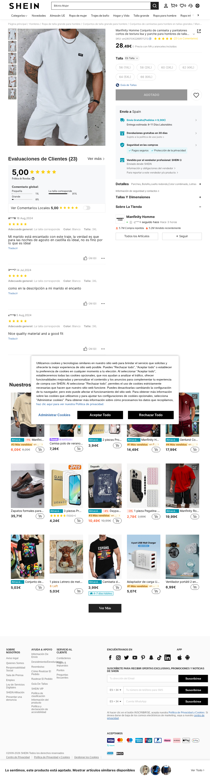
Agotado (151, 95)
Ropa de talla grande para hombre (61, 24)
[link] (173, 5)
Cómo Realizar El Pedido (41, 673)
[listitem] (27, 425)
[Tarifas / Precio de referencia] (133, 46)
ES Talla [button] (130, 58)
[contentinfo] (157, 743)
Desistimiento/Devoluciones (47, 661)
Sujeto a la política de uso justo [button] (144, 136)
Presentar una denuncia (14, 698)
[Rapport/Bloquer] (102, 258)
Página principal (17, 24)
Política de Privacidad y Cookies (186, 712)
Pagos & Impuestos (62, 664)
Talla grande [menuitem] (141, 15)
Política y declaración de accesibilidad (39, 709)
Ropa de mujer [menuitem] (78, 15)
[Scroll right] (198, 15)
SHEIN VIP (37, 688)
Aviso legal (12, 658)
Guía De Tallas (39, 683)
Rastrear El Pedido (41, 679)
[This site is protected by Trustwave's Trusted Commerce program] (110, 753)
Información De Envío (39, 655)
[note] (100, 593)
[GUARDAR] (196, 94)
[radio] (125, 67)
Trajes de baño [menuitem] (100, 15)
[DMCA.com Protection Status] (119, 753)
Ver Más (105, 608)
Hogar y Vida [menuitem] (121, 15)
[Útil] (85, 258)
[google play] (187, 659)
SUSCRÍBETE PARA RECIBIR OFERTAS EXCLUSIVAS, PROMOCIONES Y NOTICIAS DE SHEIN (155, 670)
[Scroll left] (193, 15)
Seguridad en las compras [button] (142, 144)
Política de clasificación (38, 695)
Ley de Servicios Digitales (15, 686)
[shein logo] (24, 5)
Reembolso (37, 666)
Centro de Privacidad (18, 757)
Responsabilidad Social (15, 669)
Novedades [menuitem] (39, 15)
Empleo (10, 680)
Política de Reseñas (21, 178)
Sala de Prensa (14, 675)
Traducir (13, 248)
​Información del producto (40, 701)
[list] (140, 658)
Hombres (34, 24)
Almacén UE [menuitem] (57, 15)
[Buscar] (155, 6)
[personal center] (165, 5)
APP (179, 649)
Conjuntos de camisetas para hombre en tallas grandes (161, 24)
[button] (190, 5)
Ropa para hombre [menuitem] (164, 15)
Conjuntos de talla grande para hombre (105, 24)
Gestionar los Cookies (86, 757)
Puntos (60, 670)
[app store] (180, 659)
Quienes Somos (15, 663)
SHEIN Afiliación (15, 692)
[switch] (86, 208)
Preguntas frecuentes (62, 676)
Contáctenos (64, 658)
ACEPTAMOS (115, 733)
